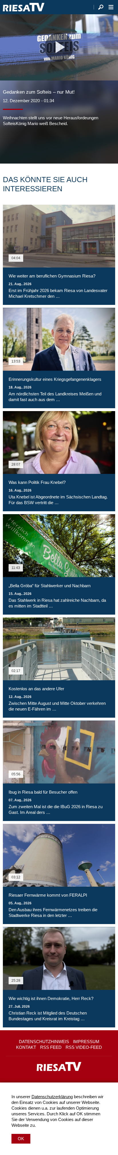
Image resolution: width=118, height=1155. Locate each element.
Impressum (86, 1041)
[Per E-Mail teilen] (44, 143)
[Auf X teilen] (20, 143)
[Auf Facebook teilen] (8, 143)
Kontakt (26, 1047)
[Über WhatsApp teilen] (32, 143)
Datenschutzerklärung (52, 1096)
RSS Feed (51, 1047)
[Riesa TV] (23, 7)
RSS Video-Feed (84, 1047)
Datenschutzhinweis (44, 1041)
